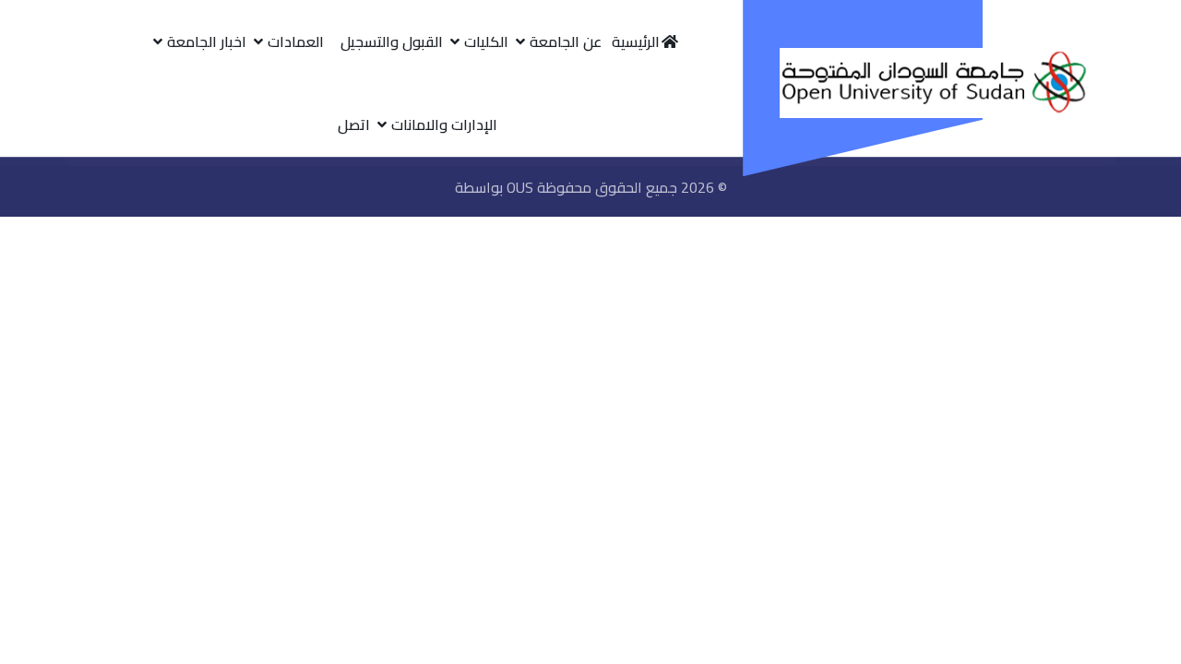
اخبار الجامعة (206, 41)
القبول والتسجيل (391, 41)
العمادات (296, 41)
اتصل (354, 124)
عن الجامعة (566, 41)
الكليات (486, 41)
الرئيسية (636, 41)
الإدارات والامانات (444, 124)
